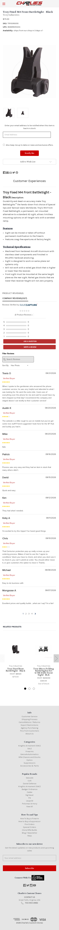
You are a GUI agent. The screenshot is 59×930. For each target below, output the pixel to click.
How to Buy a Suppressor (29, 821)
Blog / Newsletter (29, 833)
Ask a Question (30, 341)
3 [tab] (34, 689)
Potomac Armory (29, 804)
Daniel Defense (29, 783)
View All (29, 806)
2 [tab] (29, 689)
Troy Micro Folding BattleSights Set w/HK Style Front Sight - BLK (43, 671)
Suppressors (29, 763)
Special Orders (29, 827)
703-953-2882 (31, 903)
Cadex (29, 792)
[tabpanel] (16, 656)
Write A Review (29, 347)
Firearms (30, 751)
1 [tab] (25, 689)
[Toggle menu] (4, 4)
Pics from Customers (29, 731)
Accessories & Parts (29, 766)
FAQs (29, 836)
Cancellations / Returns (29, 722)
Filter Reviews (8, 353)
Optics (29, 760)
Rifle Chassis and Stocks (29, 757)
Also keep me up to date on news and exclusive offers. (29, 145)
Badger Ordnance (29, 789)
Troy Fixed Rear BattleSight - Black (15, 669)
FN (29, 798)
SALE (29, 748)
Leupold (29, 801)
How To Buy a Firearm (29, 818)
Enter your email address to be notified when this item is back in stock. (29, 127)
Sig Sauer (30, 795)
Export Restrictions (29, 725)
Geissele (29, 778)
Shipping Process (29, 719)
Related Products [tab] (12, 626)
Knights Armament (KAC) (29, 746)
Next (56, 658)
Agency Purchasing (29, 728)
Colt (29, 781)
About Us (30, 734)
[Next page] (35, 614)
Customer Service (29, 716)
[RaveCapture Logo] (28, 304)
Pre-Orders (29, 824)
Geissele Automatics (29, 754)
